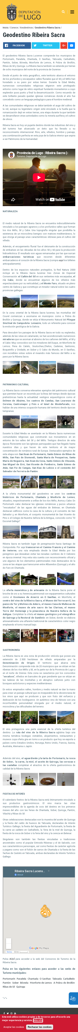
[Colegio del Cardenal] (29, 537)
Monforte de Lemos (41, 983)
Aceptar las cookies (13, 1027)
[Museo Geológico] (47, 641)
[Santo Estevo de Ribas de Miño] (65, 487)
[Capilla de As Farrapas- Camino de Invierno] (29, 584)
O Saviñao (45, 979)
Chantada (33, 979)
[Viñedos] (11, 723)
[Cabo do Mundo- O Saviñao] (47, 306)
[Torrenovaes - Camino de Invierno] (47, 584)
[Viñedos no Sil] (11, 306)
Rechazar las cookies (40, 1027)
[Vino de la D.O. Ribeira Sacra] (11, 785)
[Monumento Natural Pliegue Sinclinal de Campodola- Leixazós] (65, 373)
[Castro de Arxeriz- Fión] (29, 427)
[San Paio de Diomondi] (29, 487)
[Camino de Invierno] (65, 584)
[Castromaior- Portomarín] (47, 427)
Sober (15, 983)
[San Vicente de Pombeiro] (47, 487)
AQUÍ (12, 959)
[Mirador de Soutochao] (11, 373)
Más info (38, 1020)
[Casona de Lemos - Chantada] (47, 537)
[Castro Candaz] (11, 427)
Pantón (7, 983)
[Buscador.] (63, 12)
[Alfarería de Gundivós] (65, 641)
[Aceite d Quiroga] (29, 785)
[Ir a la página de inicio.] (23, 12)
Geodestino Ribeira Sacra (47, 27)
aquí (61, 260)
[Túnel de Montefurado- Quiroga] (65, 427)
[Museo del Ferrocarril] (11, 641)
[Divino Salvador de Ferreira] (11, 487)
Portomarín (9, 979)
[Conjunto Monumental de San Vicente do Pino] (11, 537)
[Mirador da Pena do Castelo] (29, 373)
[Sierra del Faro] (65, 306)
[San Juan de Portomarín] (65, 537)
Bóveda (24, 983)
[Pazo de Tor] (29, 641)
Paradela (21, 979)
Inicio (5, 27)
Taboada (57, 979)
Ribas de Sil (9, 987)
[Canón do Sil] (29, 306)
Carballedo (69, 979)
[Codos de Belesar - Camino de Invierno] (11, 584)
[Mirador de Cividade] (47, 373)
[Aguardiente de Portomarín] (65, 785)
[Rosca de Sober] (47, 785)
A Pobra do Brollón (64, 983)
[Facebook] (4, 1013)
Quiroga (20, 987)
